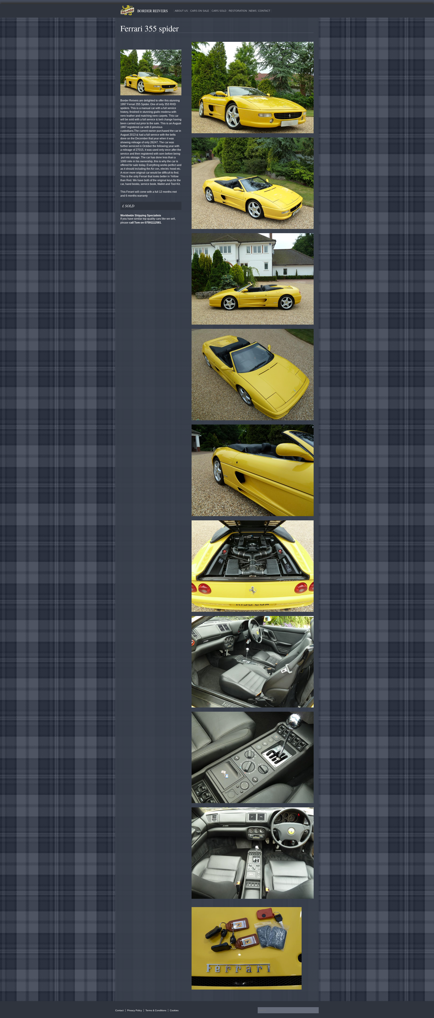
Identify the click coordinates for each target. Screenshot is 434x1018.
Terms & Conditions (155, 1010)
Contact (264, 10)
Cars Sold (219, 10)
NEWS (253, 10)
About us (181, 10)
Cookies (174, 1010)
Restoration (238, 10)
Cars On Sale (199, 10)
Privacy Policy (134, 1010)
